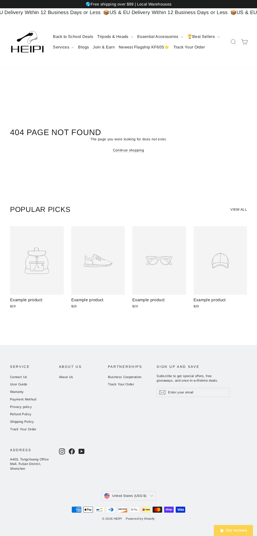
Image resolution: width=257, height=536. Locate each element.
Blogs (83, 47)
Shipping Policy (22, 422)
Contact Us (18, 377)
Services (61, 47)
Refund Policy (21, 414)
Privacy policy (21, 407)
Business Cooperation (125, 377)
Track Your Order (189, 47)
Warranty (17, 392)
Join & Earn (104, 47)
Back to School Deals (73, 36)
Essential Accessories (158, 36)
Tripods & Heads (113, 36)
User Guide (18, 384)
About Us (66, 377)
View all (238, 209)
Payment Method (23, 399)
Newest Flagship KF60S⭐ (144, 47)
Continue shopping (128, 150)
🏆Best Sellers (201, 36)
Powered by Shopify (140, 518)
